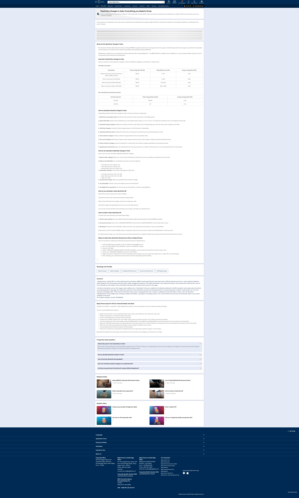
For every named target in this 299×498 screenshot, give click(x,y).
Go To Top (292, 431)
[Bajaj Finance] (101, 2)
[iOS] (187, 473)
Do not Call (188, 6)
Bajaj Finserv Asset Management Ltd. (170, 475)
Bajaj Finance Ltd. (165, 462)
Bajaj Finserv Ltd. (165, 460)
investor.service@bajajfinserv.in (126, 471)
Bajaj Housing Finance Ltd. (167, 469)
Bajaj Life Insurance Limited (168, 465)
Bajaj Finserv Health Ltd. (167, 473)
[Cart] (188, 1)
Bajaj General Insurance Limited (169, 463)
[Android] (184, 473)
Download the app (199, 6)
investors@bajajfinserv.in (152, 469)
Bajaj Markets (164, 467)
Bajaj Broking (164, 471)
